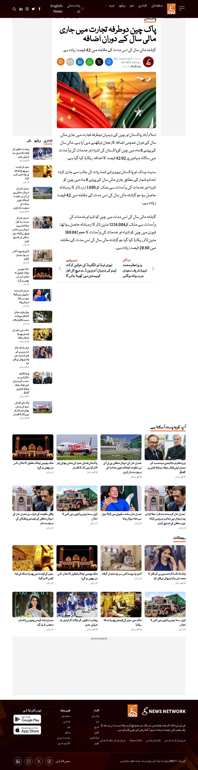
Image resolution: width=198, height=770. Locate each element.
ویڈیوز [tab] (37, 141)
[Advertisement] (173, 78)
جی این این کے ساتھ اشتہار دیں (112, 740)
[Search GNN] (14, 9)
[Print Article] (61, 62)
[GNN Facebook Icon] (39, 8)
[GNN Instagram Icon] (27, 8)
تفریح (96, 727)
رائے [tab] (29, 141)
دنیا (97, 722)
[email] (70, 63)
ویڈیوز (67, 732)
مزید (111, 5)
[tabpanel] (32, 284)
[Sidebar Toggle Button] (182, 8)
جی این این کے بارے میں (175, 740)
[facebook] (109, 63)
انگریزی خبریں (64, 743)
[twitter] (99, 63)
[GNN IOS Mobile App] (27, 730)
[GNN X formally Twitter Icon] (33, 8)
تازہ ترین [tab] (48, 141)
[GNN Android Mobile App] (27, 719)
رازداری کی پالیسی (153, 740)
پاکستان (95, 716)
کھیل (96, 732)
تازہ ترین (66, 722)
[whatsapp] (89, 63)
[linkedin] (80, 63)
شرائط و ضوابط (135, 740)
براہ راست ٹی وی (63, 738)
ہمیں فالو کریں (63, 761)
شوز (68, 727)
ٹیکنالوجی (94, 738)
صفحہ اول (65, 716)
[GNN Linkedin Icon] (20, 8)
